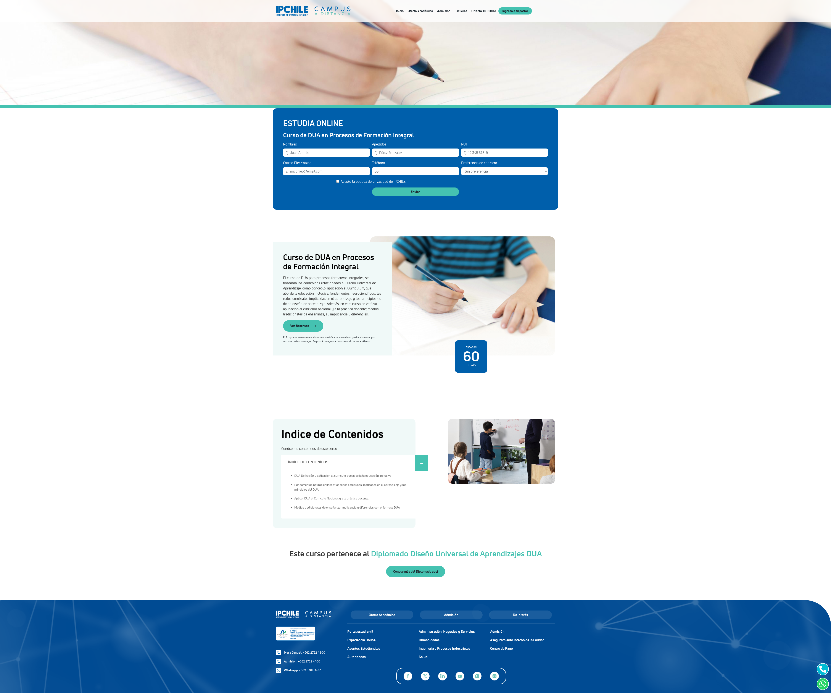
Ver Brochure (300, 326)
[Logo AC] (308, 633)
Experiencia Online (361, 640)
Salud (423, 657)
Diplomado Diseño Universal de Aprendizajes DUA (456, 553)
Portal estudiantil (360, 631)
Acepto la (373, 181)
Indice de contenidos (308, 462)
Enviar (415, 192)
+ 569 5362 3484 (309, 670)
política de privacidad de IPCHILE (381, 181)
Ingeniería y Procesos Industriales (444, 648)
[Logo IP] (308, 616)
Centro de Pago (501, 648)
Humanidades (429, 640)
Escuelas (460, 11)
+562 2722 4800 (314, 652)
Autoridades (356, 657)
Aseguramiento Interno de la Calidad (517, 640)
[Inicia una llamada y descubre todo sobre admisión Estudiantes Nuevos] (822, 669)
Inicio (400, 11)
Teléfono (378, 163)
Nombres (290, 144)
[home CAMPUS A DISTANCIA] (331, 10)
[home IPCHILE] (293, 11)
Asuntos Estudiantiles (363, 648)
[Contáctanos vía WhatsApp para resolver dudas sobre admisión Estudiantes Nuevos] (822, 684)
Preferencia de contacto (479, 163)
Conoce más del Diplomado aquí (415, 571)
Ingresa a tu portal (515, 11)
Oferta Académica (420, 11)
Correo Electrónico (297, 163)
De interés (520, 615)
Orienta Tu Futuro (483, 11)
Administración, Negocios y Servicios (447, 631)
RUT (464, 144)
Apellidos (379, 144)
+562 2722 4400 (309, 661)
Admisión (443, 11)
